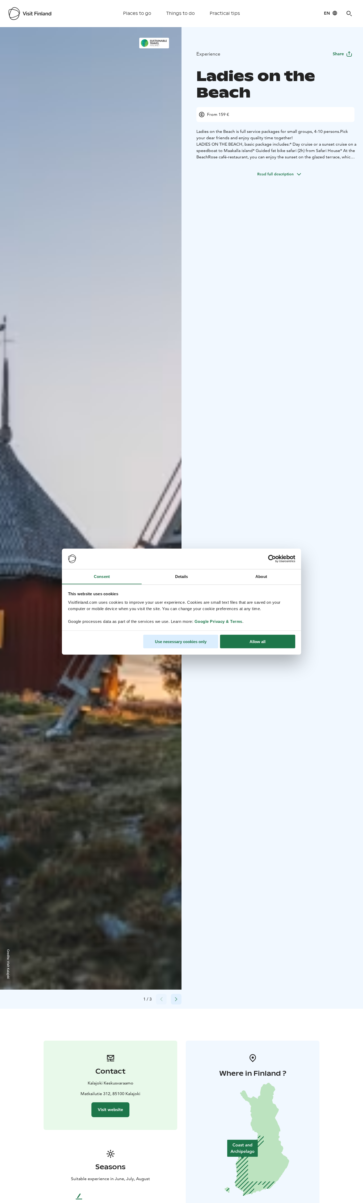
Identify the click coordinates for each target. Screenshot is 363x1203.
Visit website (110, 1109)
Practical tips (225, 13)
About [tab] (261, 576)
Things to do (180, 13)
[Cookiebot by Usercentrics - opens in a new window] (272, 559)
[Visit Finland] (30, 13)
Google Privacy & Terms (218, 621)
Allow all (257, 641)
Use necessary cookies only (180, 641)
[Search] (349, 13)
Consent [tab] (102, 576)
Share (338, 53)
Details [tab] (181, 576)
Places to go (137, 13)
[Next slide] (176, 999)
